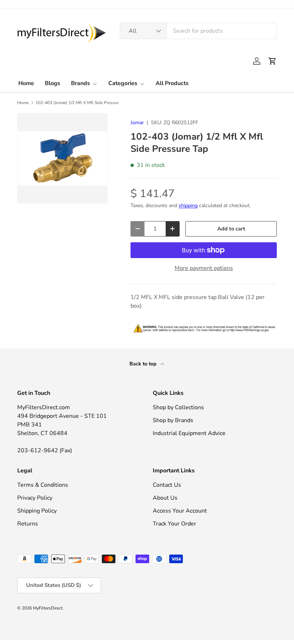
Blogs (52, 83)
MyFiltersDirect (47, 608)
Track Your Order (174, 524)
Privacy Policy (34, 498)
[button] (272, 61)
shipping (188, 205)
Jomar (137, 122)
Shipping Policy (37, 511)
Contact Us (167, 485)
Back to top (143, 363)
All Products (172, 83)
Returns (27, 524)
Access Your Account (180, 511)
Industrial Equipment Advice (189, 433)
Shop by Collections (178, 407)
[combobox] (198, 31)
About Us (165, 498)
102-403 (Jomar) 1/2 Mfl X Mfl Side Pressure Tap (78, 103)
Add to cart (231, 228)
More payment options (204, 268)
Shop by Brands (173, 420)
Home (26, 83)
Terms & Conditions (42, 485)
